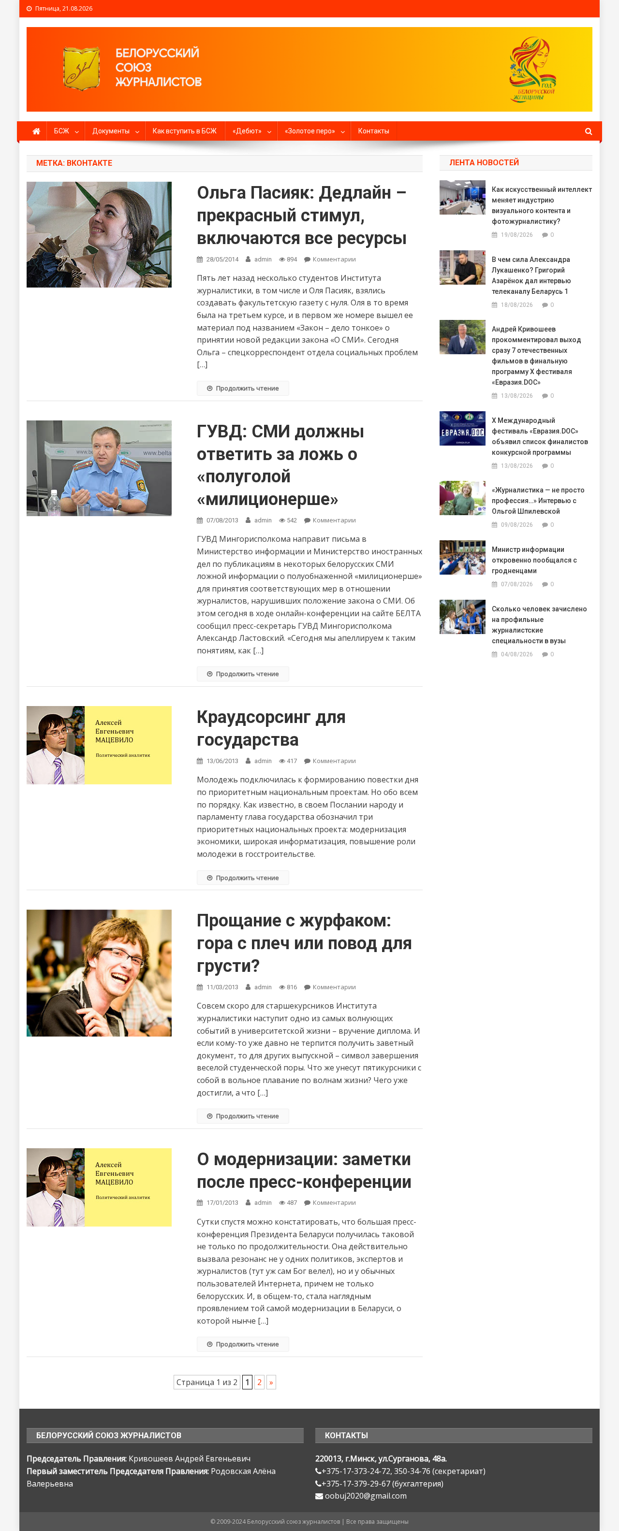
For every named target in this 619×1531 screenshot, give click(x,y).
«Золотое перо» (310, 131)
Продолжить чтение (247, 388)
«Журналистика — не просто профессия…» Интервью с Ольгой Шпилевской (538, 500)
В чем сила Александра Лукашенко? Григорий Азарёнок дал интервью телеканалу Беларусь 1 (531, 275)
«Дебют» (247, 131)
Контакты (373, 131)
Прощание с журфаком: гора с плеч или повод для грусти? (304, 943)
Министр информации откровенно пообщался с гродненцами (534, 560)
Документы (111, 131)
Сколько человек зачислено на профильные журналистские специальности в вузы (539, 625)
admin (263, 259)
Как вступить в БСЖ (185, 131)
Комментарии (334, 259)
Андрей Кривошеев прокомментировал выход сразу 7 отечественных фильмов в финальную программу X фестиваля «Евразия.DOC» (536, 355)
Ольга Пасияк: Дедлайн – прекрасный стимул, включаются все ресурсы (302, 215)
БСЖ (61, 131)
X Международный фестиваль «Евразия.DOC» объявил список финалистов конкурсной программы (540, 436)
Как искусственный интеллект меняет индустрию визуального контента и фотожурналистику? (542, 205)
